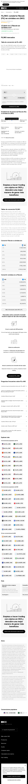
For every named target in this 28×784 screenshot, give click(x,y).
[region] (14, 774)
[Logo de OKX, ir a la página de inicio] (4, 8)
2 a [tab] (24, 54)
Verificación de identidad (16, 350)
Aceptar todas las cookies (14, 776)
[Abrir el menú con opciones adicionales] (26, 8)
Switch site (6, 4)
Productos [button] (4, 740)
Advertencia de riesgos (16, 669)
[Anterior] (2, 713)
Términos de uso (6, 669)
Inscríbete (21, 8)
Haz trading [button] (4, 757)
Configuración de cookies (14, 779)
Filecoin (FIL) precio (10, 137)
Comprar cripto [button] (5, 750)
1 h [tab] (3, 54)
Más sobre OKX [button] (5, 736)
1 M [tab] (16, 54)
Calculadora (9, 12)
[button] (17, 8)
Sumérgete (5, 594)
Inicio (2, 12)
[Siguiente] (26, 713)
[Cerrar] (25, 765)
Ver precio (25, 594)
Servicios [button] (3, 743)
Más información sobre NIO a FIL (14, 309)
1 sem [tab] (12, 54)
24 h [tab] (7, 54)
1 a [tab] (20, 54)
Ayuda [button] (3, 747)
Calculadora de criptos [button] (7, 754)
